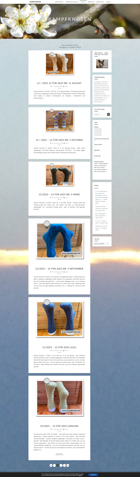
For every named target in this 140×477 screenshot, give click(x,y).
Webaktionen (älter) (71, 1)
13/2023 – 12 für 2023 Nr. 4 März (59, 194)
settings (80, 475)
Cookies (108, 1)
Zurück (51, 465)
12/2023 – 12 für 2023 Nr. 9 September (59, 269)
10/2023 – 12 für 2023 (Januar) (59, 426)
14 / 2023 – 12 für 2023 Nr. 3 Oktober (59, 140)
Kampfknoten (35, 2)
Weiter (67, 465)
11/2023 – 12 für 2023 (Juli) (59, 347)
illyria (66, 86)
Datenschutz (100, 1)
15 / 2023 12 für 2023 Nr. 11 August (59, 83)
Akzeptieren (93, 474)
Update (83, 1)
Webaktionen (58, 1)
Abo (97, 185)
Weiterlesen (60, 454)
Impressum (91, 1)
